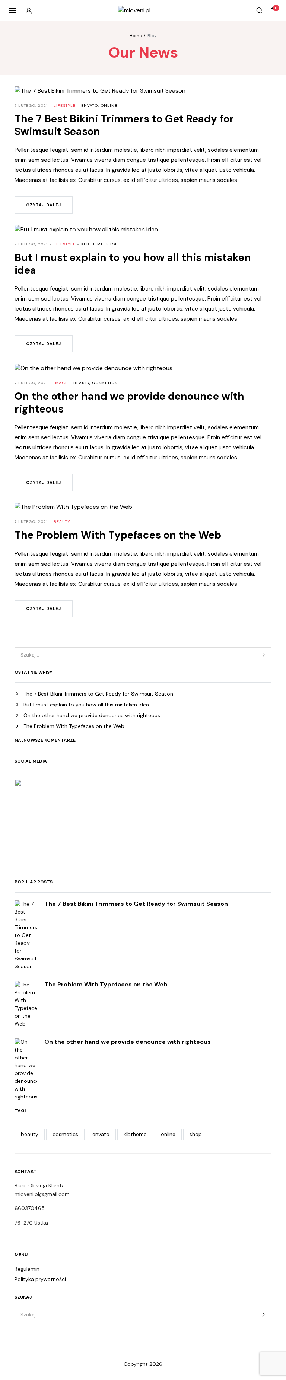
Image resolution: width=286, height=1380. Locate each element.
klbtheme (135, 1134)
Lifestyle (65, 105)
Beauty (62, 521)
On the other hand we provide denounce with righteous (91, 715)
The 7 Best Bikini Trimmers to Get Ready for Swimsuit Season (98, 693)
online (168, 1134)
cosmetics (65, 1134)
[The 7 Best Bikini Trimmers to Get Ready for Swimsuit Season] (26, 934)
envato (100, 1134)
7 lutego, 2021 (31, 105)
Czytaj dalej (43, 205)
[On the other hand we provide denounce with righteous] (26, 1068)
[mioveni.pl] (143, 10)
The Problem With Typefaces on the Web (73, 726)
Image (61, 383)
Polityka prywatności (40, 1279)
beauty (29, 1134)
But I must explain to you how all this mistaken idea (86, 704)
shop (196, 1134)
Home (136, 36)
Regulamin (27, 1268)
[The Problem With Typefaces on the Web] (26, 1003)
